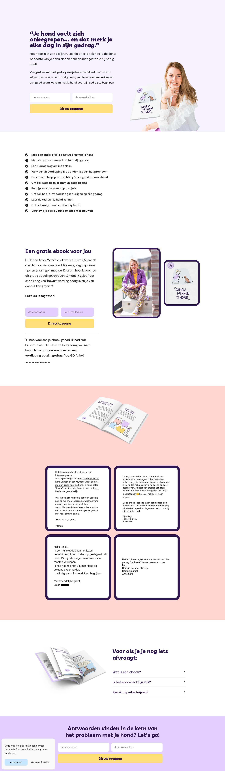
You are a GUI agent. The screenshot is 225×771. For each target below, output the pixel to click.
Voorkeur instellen (40, 762)
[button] (149, 672)
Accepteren (16, 762)
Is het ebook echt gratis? (131, 682)
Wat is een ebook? (126, 672)
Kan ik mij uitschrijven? (130, 692)
